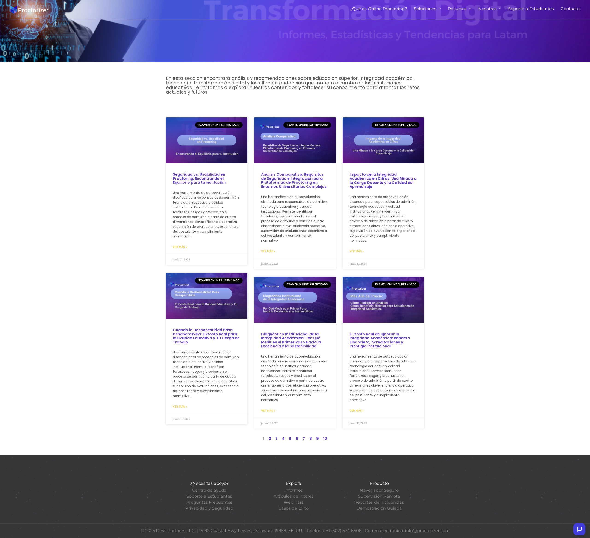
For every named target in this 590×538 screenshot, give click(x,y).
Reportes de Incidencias (379, 502)
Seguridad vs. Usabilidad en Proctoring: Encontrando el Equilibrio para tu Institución (199, 178)
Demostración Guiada (379, 508)
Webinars (294, 502)
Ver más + (180, 247)
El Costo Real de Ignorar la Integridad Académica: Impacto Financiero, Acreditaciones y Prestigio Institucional (380, 340)
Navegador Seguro (379, 490)
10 (325, 438)
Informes (293, 490)
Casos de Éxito (293, 508)
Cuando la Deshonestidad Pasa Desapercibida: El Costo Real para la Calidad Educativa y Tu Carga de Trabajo (206, 336)
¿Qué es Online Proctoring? (378, 8)
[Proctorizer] (29, 10)
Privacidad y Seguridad (209, 508)
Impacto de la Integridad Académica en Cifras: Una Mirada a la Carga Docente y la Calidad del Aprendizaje (383, 180)
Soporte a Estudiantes (531, 8)
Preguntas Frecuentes (209, 502)
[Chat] (579, 529)
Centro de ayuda (209, 490)
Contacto (570, 8)
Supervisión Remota (379, 496)
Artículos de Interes (294, 496)
